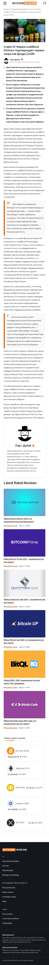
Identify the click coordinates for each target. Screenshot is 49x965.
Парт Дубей (23, 445)
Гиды (4, 901)
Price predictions (8, 888)
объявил (15, 411)
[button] (44, 3)
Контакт (5, 866)
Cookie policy (7, 923)
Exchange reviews (9, 897)
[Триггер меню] (5, 3)
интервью (11, 218)
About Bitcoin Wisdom (10, 861)
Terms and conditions (10, 919)
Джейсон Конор (11, 526)
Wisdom (15, 849)
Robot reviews (7, 892)
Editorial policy (7, 870)
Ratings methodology (10, 875)
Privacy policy (7, 914)
